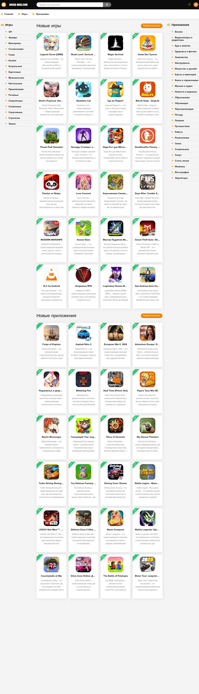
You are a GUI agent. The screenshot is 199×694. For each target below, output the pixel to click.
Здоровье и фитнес (186, 51)
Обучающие (181, 103)
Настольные (15, 83)
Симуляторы (16, 100)
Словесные (15, 106)
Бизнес (179, 31)
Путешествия (182, 126)
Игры (25, 14)
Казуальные (15, 66)
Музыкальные (16, 77)
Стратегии (14, 118)
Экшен (12, 123)
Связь (178, 143)
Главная (8, 14)
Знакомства (181, 57)
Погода (179, 114)
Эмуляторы (181, 178)
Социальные (182, 149)
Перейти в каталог (151, 26)
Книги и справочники (186, 80)
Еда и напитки (182, 45)
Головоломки (16, 49)
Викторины (15, 43)
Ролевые (14, 95)
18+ (10, 31)
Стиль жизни (182, 160)
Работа (179, 132)
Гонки (12, 54)
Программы (42, 14)
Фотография (182, 172)
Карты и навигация (185, 74)
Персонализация (184, 109)
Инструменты (182, 63)
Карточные (15, 72)
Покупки (179, 120)
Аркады (13, 37)
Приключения (16, 89)
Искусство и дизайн (186, 68)
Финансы (180, 166)
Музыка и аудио (184, 86)
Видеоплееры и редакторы (182, 38)
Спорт (178, 155)
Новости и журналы (186, 91)
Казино (12, 60)
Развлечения (182, 137)
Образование (182, 97)
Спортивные (15, 112)
